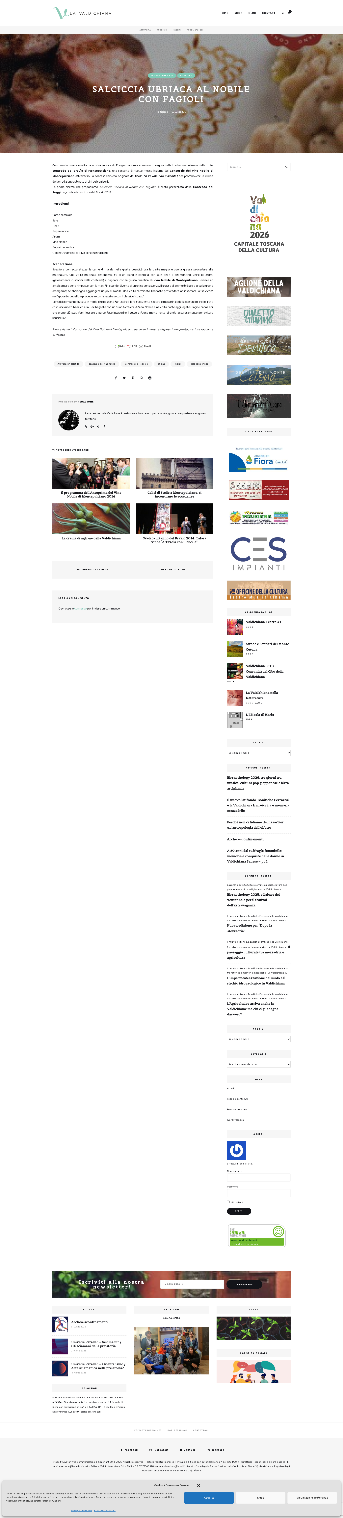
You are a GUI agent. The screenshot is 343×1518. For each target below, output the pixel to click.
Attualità (145, 30)
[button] (199, 1485)
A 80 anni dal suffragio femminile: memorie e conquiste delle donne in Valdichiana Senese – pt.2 (255, 856)
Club (252, 13)
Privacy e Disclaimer (81, 1510)
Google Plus (92, 427)
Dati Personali (177, 1430)
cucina (161, 364)
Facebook (104, 427)
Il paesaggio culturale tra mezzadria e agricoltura (258, 952)
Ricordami (237, 1202)
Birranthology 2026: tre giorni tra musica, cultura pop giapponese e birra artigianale (258, 782)
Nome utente (234, 1171)
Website (86, 427)
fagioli (177, 364)
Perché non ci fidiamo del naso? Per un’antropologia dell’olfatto (255, 824)
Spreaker (218, 1450)
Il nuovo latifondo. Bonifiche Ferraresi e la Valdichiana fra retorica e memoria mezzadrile (258, 805)
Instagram (161, 1450)
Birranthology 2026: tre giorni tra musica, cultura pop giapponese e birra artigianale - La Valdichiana (257, 887)
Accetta (209, 1497)
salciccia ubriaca (199, 364)
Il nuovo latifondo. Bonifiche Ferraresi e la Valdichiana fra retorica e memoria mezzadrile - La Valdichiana (257, 918)
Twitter (98, 427)
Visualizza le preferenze (312, 1497)
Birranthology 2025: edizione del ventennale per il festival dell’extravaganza (253, 899)
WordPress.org (235, 1120)
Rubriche (162, 30)
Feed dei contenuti (237, 1099)
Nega (260, 1497)
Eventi (177, 30)
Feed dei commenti (238, 1109)
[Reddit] (150, 378)
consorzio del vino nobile (102, 364)
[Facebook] (116, 378)
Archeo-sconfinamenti (245, 839)
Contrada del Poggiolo (136, 364)
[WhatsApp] (141, 378)
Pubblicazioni (195, 30)
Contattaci (201, 1430)
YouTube (190, 1450)
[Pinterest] (133, 378)
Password (232, 1187)
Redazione (162, 112)
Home (224, 13)
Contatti (269, 13)
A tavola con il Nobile (68, 364)
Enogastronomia (162, 75)
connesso (80, 608)
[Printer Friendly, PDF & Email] (133, 346)
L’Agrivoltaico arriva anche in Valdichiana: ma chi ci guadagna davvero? (252, 1008)
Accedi (230, 1088)
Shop (238, 13)
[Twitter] (124, 378)
